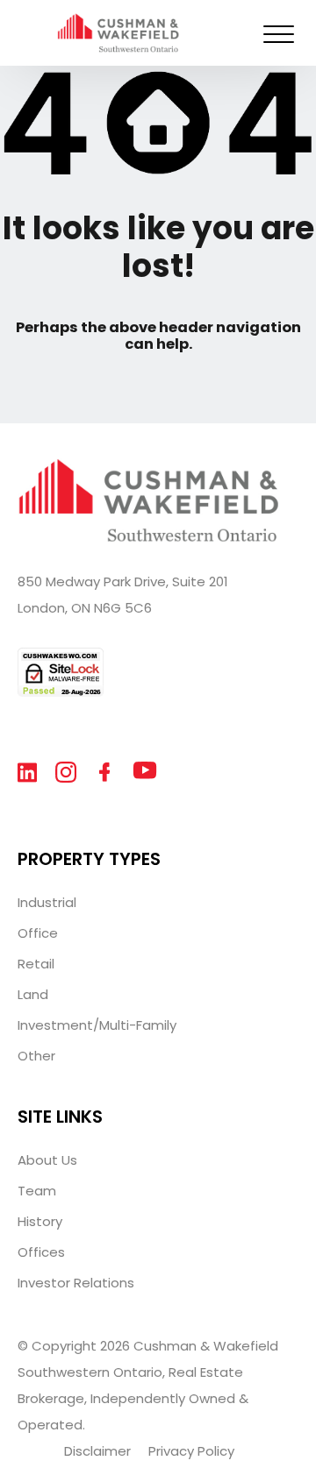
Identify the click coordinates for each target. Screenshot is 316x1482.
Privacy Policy (191, 1451)
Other (36, 1055)
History (40, 1221)
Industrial (47, 902)
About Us (47, 1159)
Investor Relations (76, 1282)
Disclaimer (97, 1451)
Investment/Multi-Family (97, 1025)
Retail (36, 963)
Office (38, 933)
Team (37, 1190)
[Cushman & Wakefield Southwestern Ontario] (118, 44)
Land (33, 994)
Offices (41, 1252)
